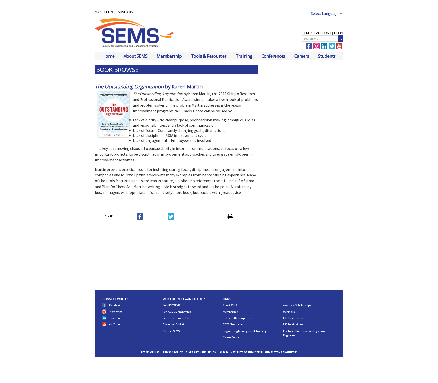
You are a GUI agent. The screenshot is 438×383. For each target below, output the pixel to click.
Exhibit (180, 324)
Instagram (115, 312)
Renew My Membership (177, 312)
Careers (301, 56)
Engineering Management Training (244, 331)
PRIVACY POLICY (173, 352)
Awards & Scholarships (297, 305)
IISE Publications (293, 324)
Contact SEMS (171, 331)
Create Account (317, 33)
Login (338, 33)
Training (244, 56)
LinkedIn (114, 318)
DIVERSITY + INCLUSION (201, 352)
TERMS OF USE (150, 352)
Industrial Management (237, 318)
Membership (169, 56)
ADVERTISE (126, 12)
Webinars (289, 312)
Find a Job (169, 318)
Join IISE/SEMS (171, 305)
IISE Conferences (293, 318)
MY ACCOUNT (105, 12)
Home (108, 56)
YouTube (114, 324)
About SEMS (136, 56)
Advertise (168, 324)
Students (326, 56)
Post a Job (183, 318)
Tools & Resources (209, 56)
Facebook (115, 305)
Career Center (231, 337)
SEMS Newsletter (233, 324)
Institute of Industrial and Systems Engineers (304, 333)
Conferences (273, 56)
